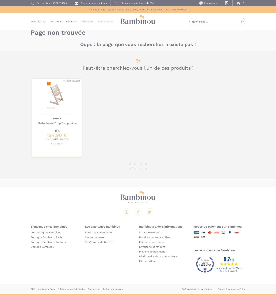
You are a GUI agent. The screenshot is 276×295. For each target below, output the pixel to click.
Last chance (105, 21)
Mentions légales (46, 289)
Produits (36, 21)
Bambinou (138, 21)
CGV (33, 289)
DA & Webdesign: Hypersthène (197, 289)
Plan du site (94, 289)
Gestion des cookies (112, 289)
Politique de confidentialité (71, 289)
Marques (56, 21)
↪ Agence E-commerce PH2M (230, 289)
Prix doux (87, 21)
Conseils (71, 21)
